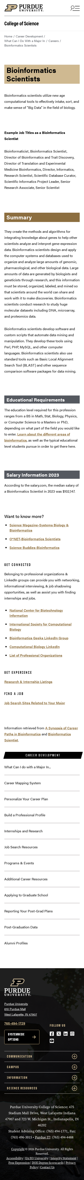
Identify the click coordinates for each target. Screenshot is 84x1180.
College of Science (21, 22)
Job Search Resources (21, 846)
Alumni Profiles (16, 942)
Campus (13, 1067)
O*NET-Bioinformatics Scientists (35, 538)
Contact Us (47, 1167)
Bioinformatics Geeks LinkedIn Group (38, 637)
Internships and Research (23, 830)
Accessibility (14, 1158)
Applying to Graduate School (26, 894)
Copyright (18, 1149)
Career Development (29, 36)
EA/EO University (36, 1158)
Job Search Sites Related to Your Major (34, 702)
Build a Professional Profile (24, 814)
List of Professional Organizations (35, 655)
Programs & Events (19, 862)
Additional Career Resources (26, 878)
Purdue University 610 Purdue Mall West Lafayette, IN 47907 (20, 1009)
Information (17, 1078)
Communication (19, 1056)
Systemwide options (16, 1037)
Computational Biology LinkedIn (34, 646)
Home (8, 36)
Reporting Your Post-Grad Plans (28, 910)
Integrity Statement (63, 1158)
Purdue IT (42, 1137)
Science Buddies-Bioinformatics (34, 547)
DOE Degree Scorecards (48, 1163)
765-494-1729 (14, 1023)
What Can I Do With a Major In (24, 41)
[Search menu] (74, 8)
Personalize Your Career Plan (26, 798)
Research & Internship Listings (28, 681)
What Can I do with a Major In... (27, 766)
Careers (53, 41)
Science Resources (22, 1088)
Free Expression (19, 1163)
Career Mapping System (22, 782)
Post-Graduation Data (20, 926)
